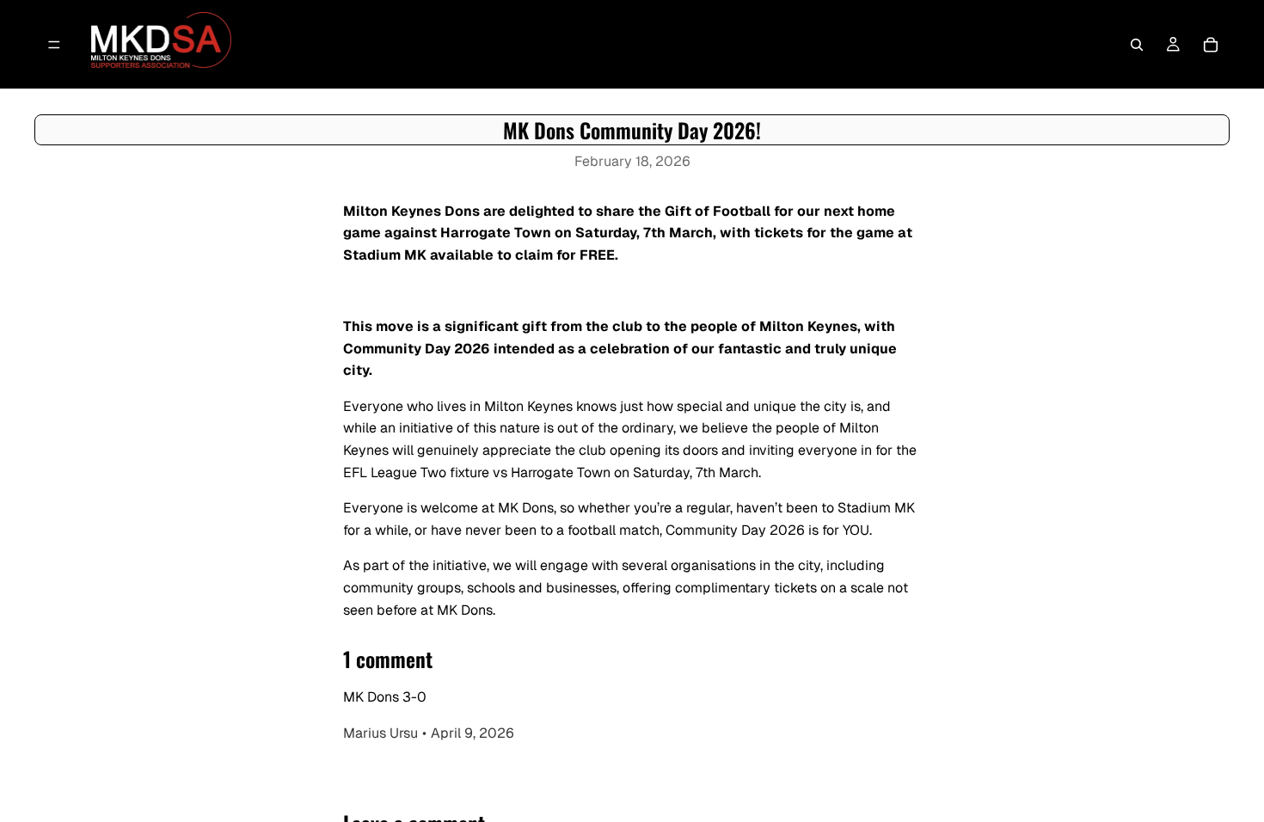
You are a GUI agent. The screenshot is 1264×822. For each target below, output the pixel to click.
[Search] (1137, 45)
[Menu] (54, 44)
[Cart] (1211, 45)
